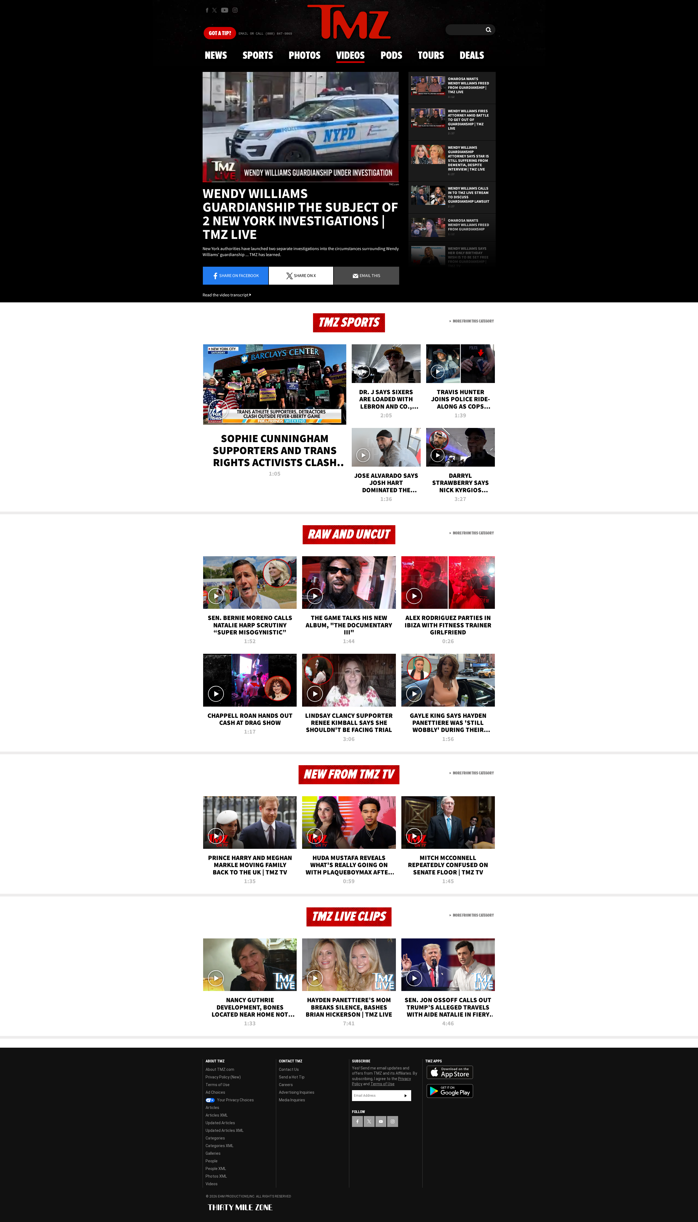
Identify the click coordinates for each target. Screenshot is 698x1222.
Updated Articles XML (224, 1130)
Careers (286, 1085)
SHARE (305, 275)
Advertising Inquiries (296, 1092)
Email (369, 275)
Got (220, 33)
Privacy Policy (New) (223, 1077)
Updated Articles (220, 1123)
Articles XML (217, 1115)
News (216, 55)
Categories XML (219, 1146)
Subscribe (405, 1095)
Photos (304, 55)
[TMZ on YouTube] (380, 1121)
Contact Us (289, 1069)
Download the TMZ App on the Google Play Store (450, 1091)
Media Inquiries (292, 1100)
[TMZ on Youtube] (224, 10)
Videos (350, 55)
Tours (431, 55)
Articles (212, 1107)
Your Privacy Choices (235, 1100)
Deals (472, 55)
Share (239, 275)
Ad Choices (215, 1092)
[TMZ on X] (215, 10)
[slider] (301, 182)
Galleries (213, 1153)
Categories (215, 1138)
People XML (216, 1168)
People (212, 1161)
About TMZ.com (220, 1069)
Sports (258, 55)
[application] (301, 127)
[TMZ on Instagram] (235, 10)
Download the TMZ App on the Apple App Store (450, 1072)
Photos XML (216, 1176)
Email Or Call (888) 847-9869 (265, 34)
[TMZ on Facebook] (207, 10)
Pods (391, 55)
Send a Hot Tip (292, 1077)
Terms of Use (218, 1085)
